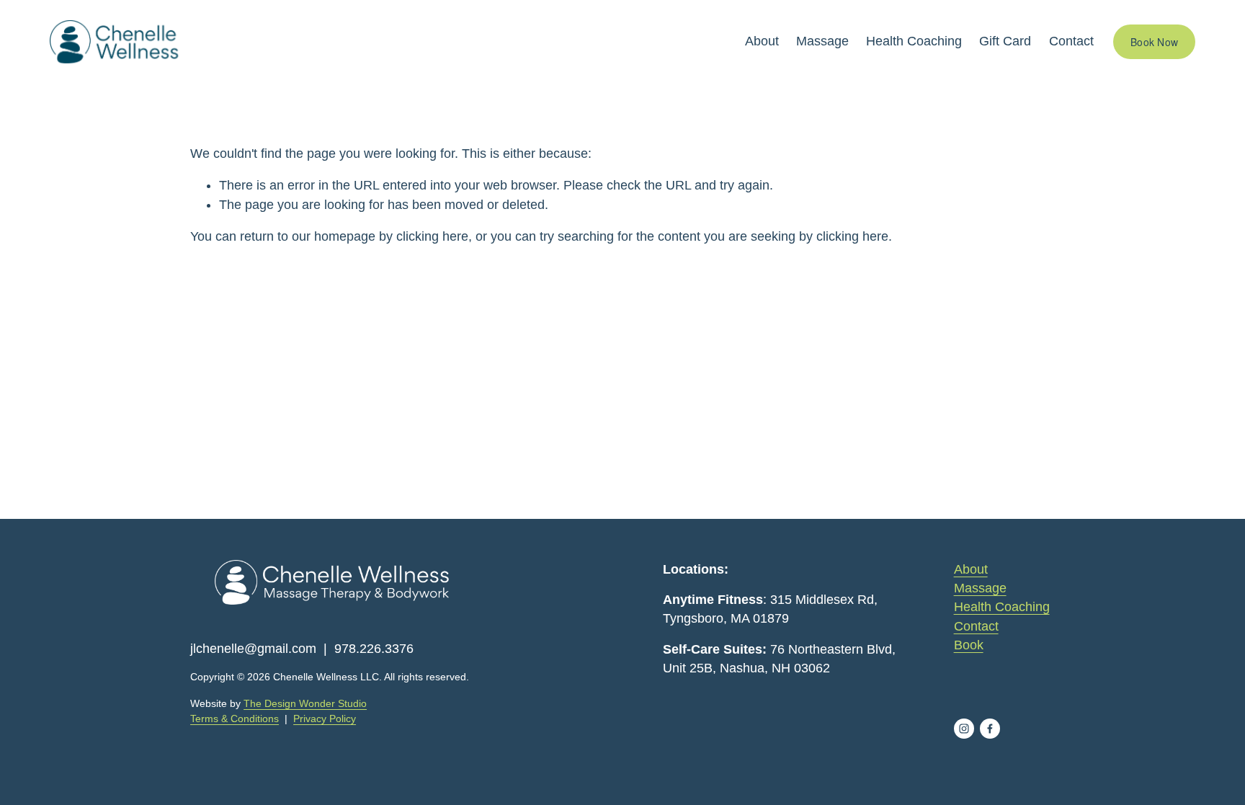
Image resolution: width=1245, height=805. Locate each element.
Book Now (1154, 42)
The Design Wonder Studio (305, 703)
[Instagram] (964, 729)
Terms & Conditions (234, 718)
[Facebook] (990, 729)
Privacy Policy (324, 718)
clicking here (432, 236)
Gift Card (1005, 41)
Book (968, 645)
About (762, 41)
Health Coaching (914, 41)
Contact (1071, 41)
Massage (822, 41)
